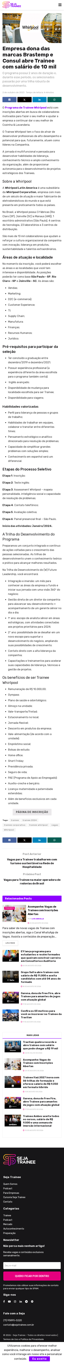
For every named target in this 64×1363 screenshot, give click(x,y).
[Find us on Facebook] (4, 1301)
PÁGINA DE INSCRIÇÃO (32, 812)
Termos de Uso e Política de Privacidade (23, 1339)
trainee (15, 820)
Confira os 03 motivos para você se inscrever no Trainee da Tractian (41, 1014)
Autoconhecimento (13, 1228)
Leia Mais (12, 942)
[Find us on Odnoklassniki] (32, 1301)
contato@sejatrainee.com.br (18, 1324)
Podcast (7, 1188)
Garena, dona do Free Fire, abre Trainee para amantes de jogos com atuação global (40, 996)
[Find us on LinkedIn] (21, 1301)
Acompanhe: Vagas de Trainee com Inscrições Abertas (43, 910)
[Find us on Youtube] (9, 1301)
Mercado (7, 1224)
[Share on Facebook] (9, 99)
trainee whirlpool (38, 825)
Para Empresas (11, 1193)
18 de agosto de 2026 (31, 986)
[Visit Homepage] (11, 5)
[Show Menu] (60, 5)
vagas (55, 825)
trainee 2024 (30, 820)
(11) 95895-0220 (12, 1320)
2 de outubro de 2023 (13, 92)
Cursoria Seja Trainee (14, 1197)
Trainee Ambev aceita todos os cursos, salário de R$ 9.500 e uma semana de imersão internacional (41, 1121)
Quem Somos (10, 1184)
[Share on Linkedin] (39, 99)
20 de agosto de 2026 (38, 923)
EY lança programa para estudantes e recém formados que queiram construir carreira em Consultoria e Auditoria (41, 956)
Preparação (9, 1233)
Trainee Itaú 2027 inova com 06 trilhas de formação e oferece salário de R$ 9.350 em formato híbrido (41, 1082)
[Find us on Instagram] (15, 1301)
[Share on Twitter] (24, 99)
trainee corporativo (14, 825)
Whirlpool (9, 830)
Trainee (9, 908)
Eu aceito (39, 1358)
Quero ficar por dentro (32, 1276)
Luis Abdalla (38, 919)
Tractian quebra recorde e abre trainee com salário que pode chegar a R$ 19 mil (40, 1045)
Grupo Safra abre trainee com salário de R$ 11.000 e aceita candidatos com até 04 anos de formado (41, 977)
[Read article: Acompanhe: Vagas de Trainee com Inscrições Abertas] (14, 913)
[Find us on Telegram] (26, 1301)
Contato (7, 1201)
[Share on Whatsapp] (54, 99)
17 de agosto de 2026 (31, 1004)
